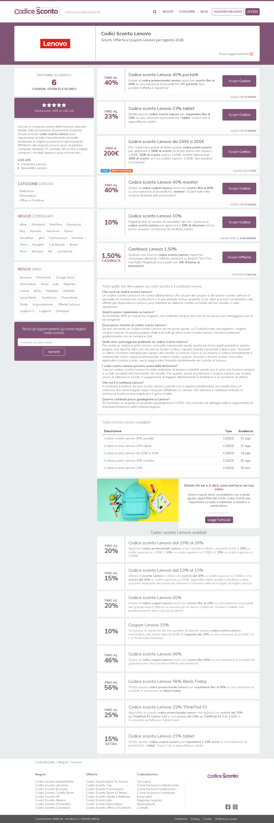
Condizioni (181, 818)
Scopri (239, 81)
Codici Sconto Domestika (53, 804)
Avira (44, 284)
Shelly (24, 304)
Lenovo (76, 762)
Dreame (77, 238)
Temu (24, 244)
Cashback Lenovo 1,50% (152, 249)
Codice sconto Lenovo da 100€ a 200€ (166, 141)
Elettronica (26, 191)
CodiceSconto (45, 762)
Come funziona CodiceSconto (158, 785)
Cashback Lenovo (33, 164)
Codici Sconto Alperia (50, 800)
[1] (44, 105)
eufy (56, 284)
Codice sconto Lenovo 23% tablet (161, 108)
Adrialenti (38, 224)
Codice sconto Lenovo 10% (155, 215)
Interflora (55, 224)
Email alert (144, 796)
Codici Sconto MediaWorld (54, 781)
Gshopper (63, 311)
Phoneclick (43, 277)
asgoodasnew (43, 304)
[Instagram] (235, 807)
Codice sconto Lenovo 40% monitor (163, 182)
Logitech (45, 311)
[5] (64, 105)
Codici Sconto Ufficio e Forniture (108, 808)
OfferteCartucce (69, 304)
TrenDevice (49, 297)
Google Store (65, 277)
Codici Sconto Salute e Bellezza (108, 796)
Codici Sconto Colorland (52, 808)
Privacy (195, 818)
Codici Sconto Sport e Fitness (106, 793)
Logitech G (27, 311)
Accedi (252, 11)
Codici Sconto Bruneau (51, 789)
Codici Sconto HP (47, 796)
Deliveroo (53, 231)
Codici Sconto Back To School (107, 781)
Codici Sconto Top (99, 785)
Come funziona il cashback (156, 793)
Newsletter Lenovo (34, 168)
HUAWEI (68, 291)
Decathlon (27, 238)
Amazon (37, 251)
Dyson (68, 231)
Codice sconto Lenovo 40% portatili (163, 74)
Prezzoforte (69, 297)
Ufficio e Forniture (31, 200)
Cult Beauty (57, 244)
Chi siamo (144, 781)
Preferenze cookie (226, 818)
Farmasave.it (58, 238)
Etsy (22, 231)
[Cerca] (154, 12)
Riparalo (70, 284)
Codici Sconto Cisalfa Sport (54, 793)
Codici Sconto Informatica (104, 804)
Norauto (36, 231)
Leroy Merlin (28, 297)
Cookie (207, 818)
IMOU (38, 291)
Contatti (142, 808)
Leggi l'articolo (219, 520)
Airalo (73, 244)
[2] (49, 105)
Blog (204, 11)
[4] (59, 105)
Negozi (168, 11)
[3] (54, 105)
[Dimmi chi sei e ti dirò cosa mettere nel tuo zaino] (137, 500)
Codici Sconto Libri (99, 800)
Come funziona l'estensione (156, 789)
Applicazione (146, 804)
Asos (23, 251)
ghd (41, 238)
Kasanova (74, 224)
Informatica (27, 195)
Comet (24, 291)
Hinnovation (28, 284)
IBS (50, 251)
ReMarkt (52, 291)
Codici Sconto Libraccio (51, 785)
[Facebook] (228, 807)
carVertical (64, 251)
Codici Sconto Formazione (104, 789)
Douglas (38, 244)
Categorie (187, 11)
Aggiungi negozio (228, 11)
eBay (23, 224)
